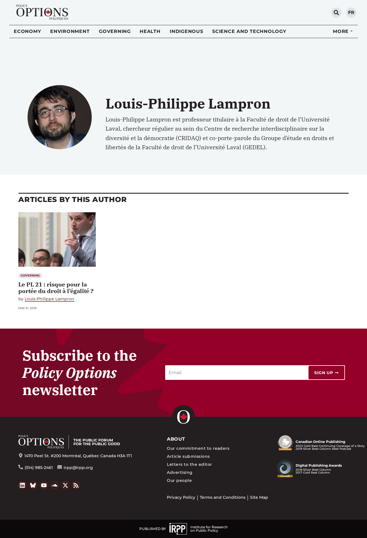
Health (150, 31)
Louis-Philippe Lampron (49, 299)
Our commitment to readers (198, 448)
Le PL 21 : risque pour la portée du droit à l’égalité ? (55, 287)
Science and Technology (249, 31)
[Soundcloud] (55, 485)
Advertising (179, 472)
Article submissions (188, 456)
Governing (115, 31)
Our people (179, 480)
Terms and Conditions (222, 497)
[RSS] (76, 485)
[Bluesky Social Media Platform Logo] (33, 485)
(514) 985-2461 (39, 467)
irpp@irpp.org (78, 467)
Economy (27, 31)
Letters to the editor (189, 464)
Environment (69, 31)
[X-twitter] (65, 485)
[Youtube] (44, 485)
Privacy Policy (181, 497)
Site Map (259, 497)
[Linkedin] (22, 485)
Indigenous (186, 31)
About (176, 439)
